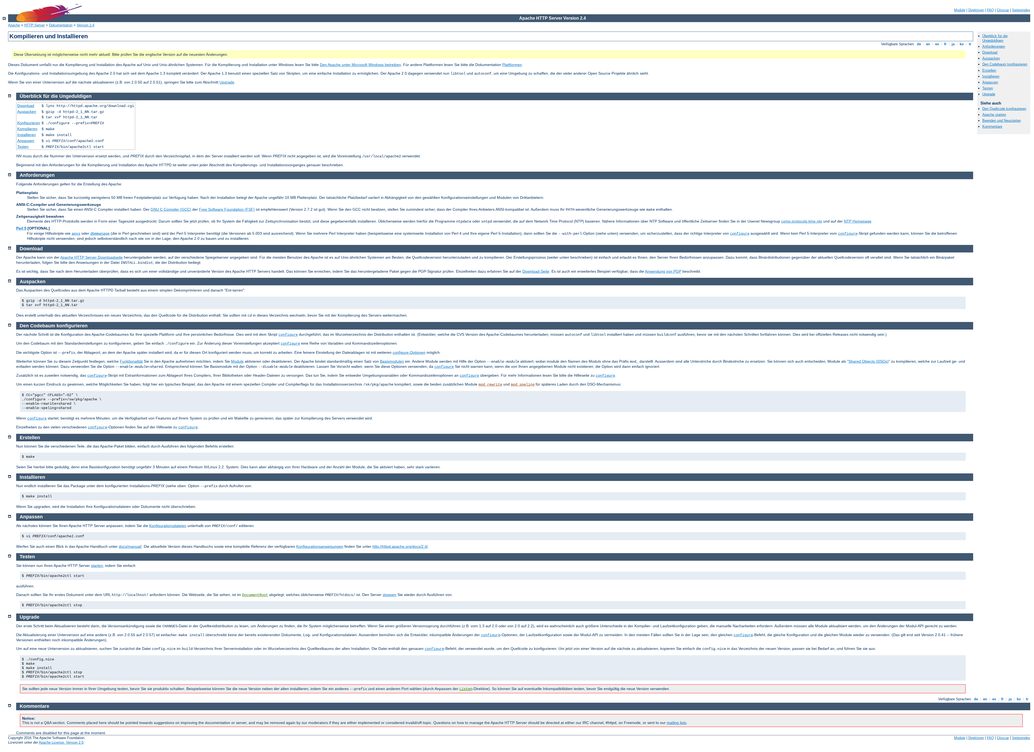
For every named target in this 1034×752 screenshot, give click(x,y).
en (928, 44)
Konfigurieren (28, 123)
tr (970, 44)
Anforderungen (993, 46)
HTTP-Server (34, 25)
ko (962, 44)
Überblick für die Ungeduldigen (995, 38)
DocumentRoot (255, 595)
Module (959, 10)
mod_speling (523, 384)
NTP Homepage (857, 221)
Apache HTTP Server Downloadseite (91, 257)
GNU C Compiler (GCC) (171, 209)
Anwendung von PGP (663, 271)
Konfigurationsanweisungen (319, 546)
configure (739, 233)
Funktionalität (131, 361)
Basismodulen (392, 361)
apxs (76, 233)
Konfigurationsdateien (167, 526)
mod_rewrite (490, 384)
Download (989, 52)
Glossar (1003, 10)
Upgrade (226, 82)
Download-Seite (535, 271)
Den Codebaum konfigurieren (1004, 64)
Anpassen (990, 82)
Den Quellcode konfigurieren (1004, 109)
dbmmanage (100, 233)
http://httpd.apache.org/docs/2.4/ (400, 546)
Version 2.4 (85, 25)
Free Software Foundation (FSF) (227, 209)
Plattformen (512, 65)
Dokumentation (60, 25)
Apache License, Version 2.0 (61, 742)
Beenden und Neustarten (1001, 121)
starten (97, 565)
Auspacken (991, 58)
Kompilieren (27, 129)
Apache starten (994, 115)
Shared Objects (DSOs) (868, 361)
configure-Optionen (409, 352)
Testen (987, 88)
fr (945, 44)
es (937, 44)
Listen (465, 689)
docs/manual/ (130, 546)
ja (953, 44)
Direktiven (976, 10)
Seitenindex (1021, 10)
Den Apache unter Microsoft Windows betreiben (360, 65)
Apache (14, 25)
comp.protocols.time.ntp (801, 221)
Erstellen (989, 70)
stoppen (389, 594)
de (919, 44)
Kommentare (992, 126)
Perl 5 (21, 228)
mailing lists (676, 722)
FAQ (990, 10)
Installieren (990, 76)
